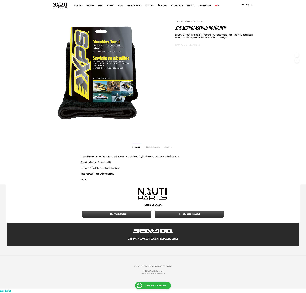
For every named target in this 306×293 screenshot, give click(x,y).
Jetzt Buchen (5, 291)
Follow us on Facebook (118, 214)
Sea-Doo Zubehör (193, 21)
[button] (242, 5)
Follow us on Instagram (191, 214)
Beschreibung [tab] (136, 147)
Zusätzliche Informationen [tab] (152, 147)
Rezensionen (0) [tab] (168, 147)
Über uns (162, 5)
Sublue (110, 5)
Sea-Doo (77, 5)
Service (148, 5)
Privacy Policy (154, 273)
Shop (119, 5)
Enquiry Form (205, 5)
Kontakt (191, 5)
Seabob (89, 5)
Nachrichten (177, 5)
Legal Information (145, 273)
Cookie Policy (161, 273)
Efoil (100, 5)
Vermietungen (133, 5)
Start (177, 21)
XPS (202, 21)
